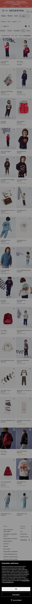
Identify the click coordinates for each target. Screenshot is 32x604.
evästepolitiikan (26, 580)
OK (16, 589)
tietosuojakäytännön (8, 582)
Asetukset (16, 595)
